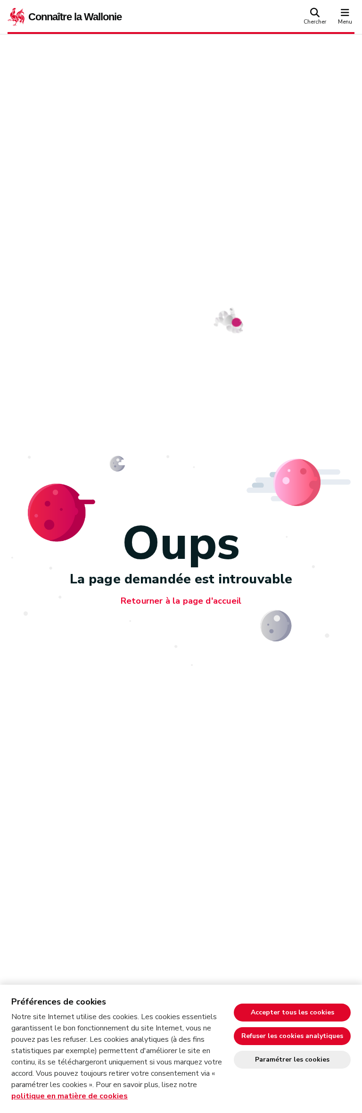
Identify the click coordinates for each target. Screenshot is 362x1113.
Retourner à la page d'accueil (181, 601)
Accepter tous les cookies (292, 1012)
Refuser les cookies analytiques (292, 1035)
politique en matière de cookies (69, 1096)
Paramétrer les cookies (292, 1059)
